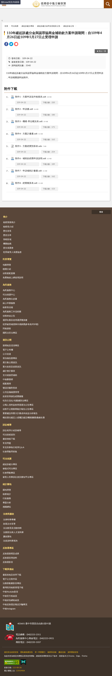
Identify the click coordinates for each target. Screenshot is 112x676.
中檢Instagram (9, 609)
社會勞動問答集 (10, 452)
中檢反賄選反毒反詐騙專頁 (15, 605)
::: (2, 20)
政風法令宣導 (9, 524)
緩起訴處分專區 (28, 26)
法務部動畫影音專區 (12, 583)
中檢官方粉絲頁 (10, 596)
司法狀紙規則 (9, 435)
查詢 (108, 4)
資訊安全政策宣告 (11, 652)
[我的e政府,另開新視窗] (23, 662)
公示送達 (7, 354)
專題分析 (7, 503)
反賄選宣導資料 (10, 558)
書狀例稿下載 (9, 439)
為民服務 (7, 285)
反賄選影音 (8, 562)
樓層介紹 (7, 269)
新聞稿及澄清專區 (11, 346)
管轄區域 (7, 239)
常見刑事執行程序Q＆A (13, 447)
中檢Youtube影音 (10, 592)
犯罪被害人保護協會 (12, 252)
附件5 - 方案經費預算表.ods (30, 146)
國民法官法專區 (10, 333)
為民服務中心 (9, 290)
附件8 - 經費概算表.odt (29, 183)
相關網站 (7, 507)
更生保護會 (8, 248)
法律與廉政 (8, 514)
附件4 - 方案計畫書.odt (29, 134)
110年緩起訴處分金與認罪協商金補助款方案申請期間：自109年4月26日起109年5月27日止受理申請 (54, 35)
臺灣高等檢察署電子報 (13, 588)
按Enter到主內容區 (10, 2)
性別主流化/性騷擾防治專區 (15, 401)
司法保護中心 (9, 295)
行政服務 (7, 498)
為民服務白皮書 (10, 299)
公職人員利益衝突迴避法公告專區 (18, 405)
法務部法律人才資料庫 (13, 532)
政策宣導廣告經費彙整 (13, 396)
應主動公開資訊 (10, 363)
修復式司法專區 (10, 469)
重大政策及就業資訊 (12, 367)
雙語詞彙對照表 (10, 388)
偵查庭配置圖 (9, 273)
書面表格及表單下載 (12, 575)
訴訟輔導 (7, 425)
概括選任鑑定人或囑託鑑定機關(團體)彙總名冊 (24, 418)
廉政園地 (7, 537)
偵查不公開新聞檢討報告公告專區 (18, 409)
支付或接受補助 (10, 375)
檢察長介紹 (8, 227)
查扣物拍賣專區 (10, 358)
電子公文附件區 (10, 579)
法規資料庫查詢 (10, 541)
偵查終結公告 (9, 316)
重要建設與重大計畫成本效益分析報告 (20, 413)
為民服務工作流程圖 (12, 312)
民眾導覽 (7, 259)
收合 (101, 212)
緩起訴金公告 (68, 26)
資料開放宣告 (73, 652)
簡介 (5, 217)
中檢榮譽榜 (8, 379)
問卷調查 (7, 329)
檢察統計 (7, 494)
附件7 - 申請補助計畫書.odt (31, 171)
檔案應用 (7, 384)
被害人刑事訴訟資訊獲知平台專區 (18, 477)
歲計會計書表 (9, 371)
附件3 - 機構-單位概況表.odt (31, 121)
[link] (6, 44)
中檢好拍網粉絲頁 (11, 600)
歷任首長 (7, 231)
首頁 (6, 26)
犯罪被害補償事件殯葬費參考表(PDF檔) (20, 324)
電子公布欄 (8, 350)
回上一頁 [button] (102, 51)
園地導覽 (7, 490)
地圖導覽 (7, 265)
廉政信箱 (62, 652)
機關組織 (7, 244)
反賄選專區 (8, 548)
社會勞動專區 (9, 473)
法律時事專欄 (9, 520)
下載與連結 (8, 569)
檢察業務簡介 (9, 222)
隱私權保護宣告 (26, 652)
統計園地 (7, 484)
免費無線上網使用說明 (13, 278)
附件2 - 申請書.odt (26, 109)
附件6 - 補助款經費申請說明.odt (33, 158)
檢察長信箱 (8, 307)
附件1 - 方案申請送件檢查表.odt (33, 97)
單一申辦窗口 (40, 652)
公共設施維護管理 (11, 392)
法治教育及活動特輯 (12, 528)
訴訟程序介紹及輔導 (12, 430)
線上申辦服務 (9, 303)
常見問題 (7, 443)
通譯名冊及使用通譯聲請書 (15, 320)
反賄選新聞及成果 (11, 554)
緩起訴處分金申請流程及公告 (48, 26)
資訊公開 (7, 340)
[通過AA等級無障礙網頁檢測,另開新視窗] (11, 662)
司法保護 (14, 26)
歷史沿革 (7, 235)
